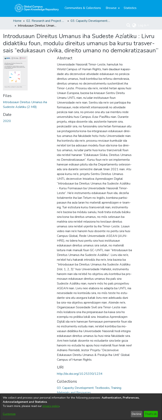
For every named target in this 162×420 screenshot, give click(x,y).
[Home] (37, 8)
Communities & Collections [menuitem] (83, 8)
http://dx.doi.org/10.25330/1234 (80, 374)
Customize (9, 414)
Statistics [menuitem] (130, 8)
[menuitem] (112, 8)
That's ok (151, 414)
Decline (136, 414)
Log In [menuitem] (142, 25)
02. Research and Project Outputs (46, 21)
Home (17, 21)
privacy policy (50, 406)
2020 (7, 121)
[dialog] (81, 407)
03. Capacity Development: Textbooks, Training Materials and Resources (90, 21)
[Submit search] (128, 25)
